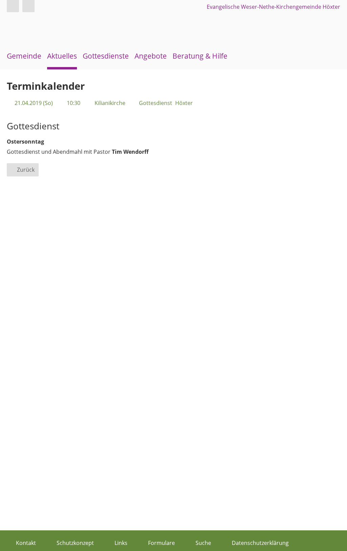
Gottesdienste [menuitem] (106, 56)
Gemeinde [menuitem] (24, 56)
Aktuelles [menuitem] (62, 56)
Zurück (26, 169)
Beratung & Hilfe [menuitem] (199, 56)
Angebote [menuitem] (151, 56)
